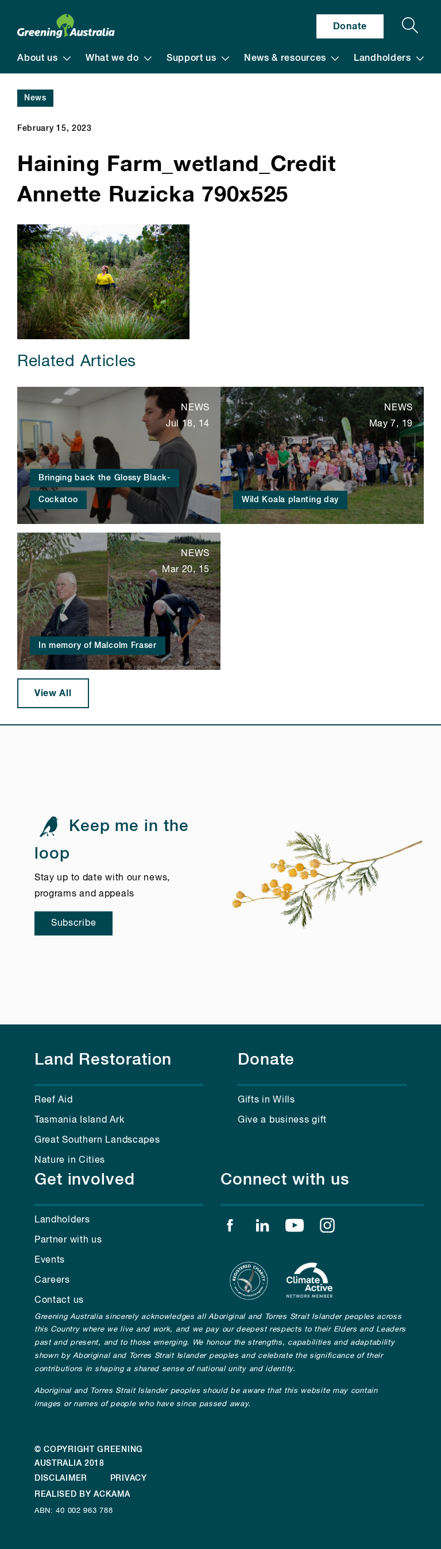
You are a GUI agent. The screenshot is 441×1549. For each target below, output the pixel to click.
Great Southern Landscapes (97, 1140)
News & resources (285, 58)
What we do (112, 58)
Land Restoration (103, 1060)
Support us (191, 58)
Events (49, 1260)
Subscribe (73, 923)
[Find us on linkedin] (262, 1228)
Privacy (128, 1478)
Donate (350, 26)
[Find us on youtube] (294, 1228)
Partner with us (68, 1240)
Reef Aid (53, 1100)
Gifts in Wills (266, 1100)
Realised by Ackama (82, 1494)
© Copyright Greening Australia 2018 (88, 1457)
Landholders (382, 58)
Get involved (84, 1180)
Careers (52, 1280)
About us (37, 58)
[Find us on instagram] (327, 1228)
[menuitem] (44, 58)
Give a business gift (282, 1120)
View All (53, 693)
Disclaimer (60, 1478)
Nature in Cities (69, 1160)
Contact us (59, 1300)
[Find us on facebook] (229, 1228)
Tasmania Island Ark (79, 1120)
